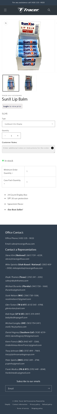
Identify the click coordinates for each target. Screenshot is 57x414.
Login (6, 106)
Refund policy (47, 404)
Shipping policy (37, 408)
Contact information (20, 404)
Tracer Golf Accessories (27, 401)
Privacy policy (35, 404)
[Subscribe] (49, 388)
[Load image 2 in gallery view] (28, 83)
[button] (5, 10)
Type (4, 118)
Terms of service (23, 408)
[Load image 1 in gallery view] (11, 83)
